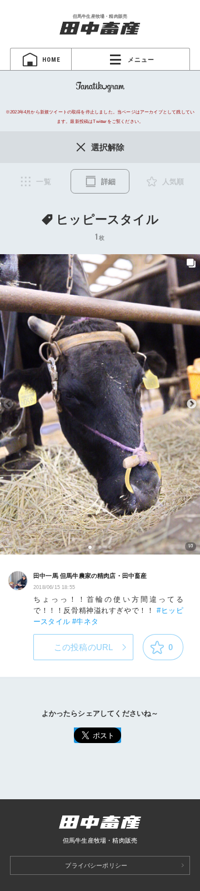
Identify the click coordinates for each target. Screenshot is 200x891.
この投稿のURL (83, 647)
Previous (8, 404)
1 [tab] (90, 547)
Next (191, 404)
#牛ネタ (85, 621)
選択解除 (108, 147)
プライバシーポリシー (96, 865)
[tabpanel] (100, 404)
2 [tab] (100, 547)
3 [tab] (110, 547)
